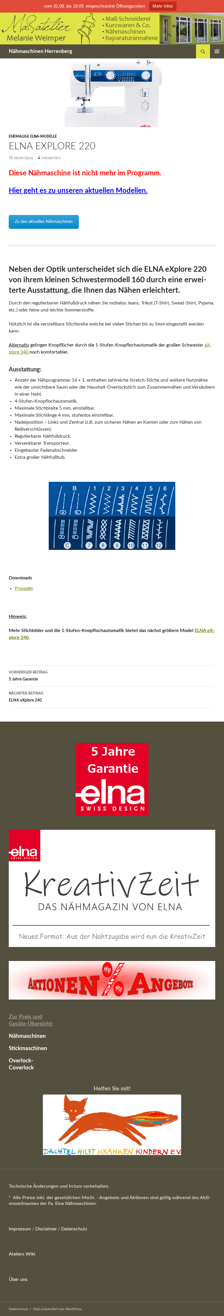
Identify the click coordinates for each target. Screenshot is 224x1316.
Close (179, 700)
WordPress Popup (125, 718)
